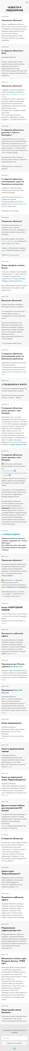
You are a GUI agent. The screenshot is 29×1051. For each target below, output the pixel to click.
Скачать (4, 826)
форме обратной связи (19, 444)
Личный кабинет (14, 255)
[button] (19, 1049)
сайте (4, 250)
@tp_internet (16, 596)
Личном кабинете (7, 241)
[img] (24, 1049)
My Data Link (16, 666)
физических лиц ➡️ (9, 471)
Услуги (17, 887)
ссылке (4, 623)
